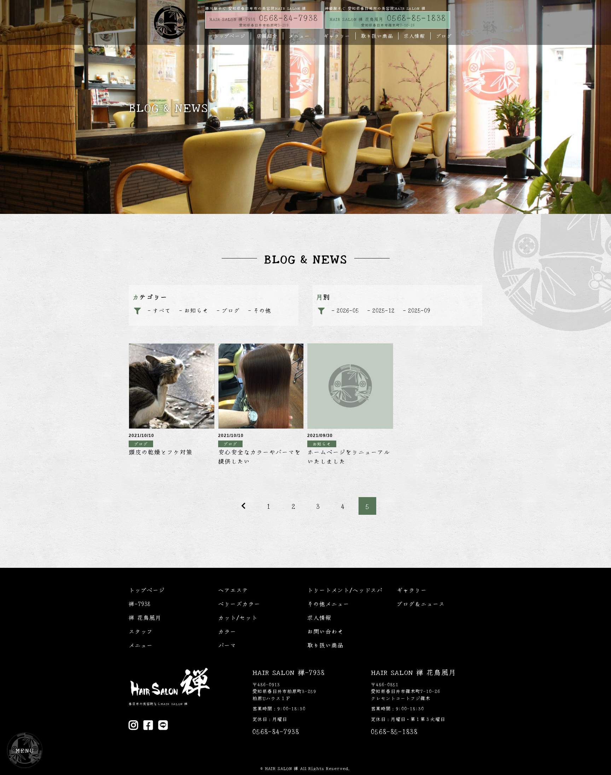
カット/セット (237, 617)
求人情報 (414, 35)
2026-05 (348, 310)
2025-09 (419, 310)
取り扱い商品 (377, 35)
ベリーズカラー (239, 603)
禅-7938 (140, 603)
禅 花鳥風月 (145, 617)
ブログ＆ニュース (421, 603)
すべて (162, 310)
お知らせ (196, 310)
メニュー (299, 35)
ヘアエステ (233, 589)
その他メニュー (328, 603)
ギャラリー (337, 35)
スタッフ (141, 631)
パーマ (227, 645)
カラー (227, 631)
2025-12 (383, 310)
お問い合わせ (325, 631)
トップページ (229, 35)
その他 (262, 310)
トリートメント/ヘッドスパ (345, 589)
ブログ (444, 35)
